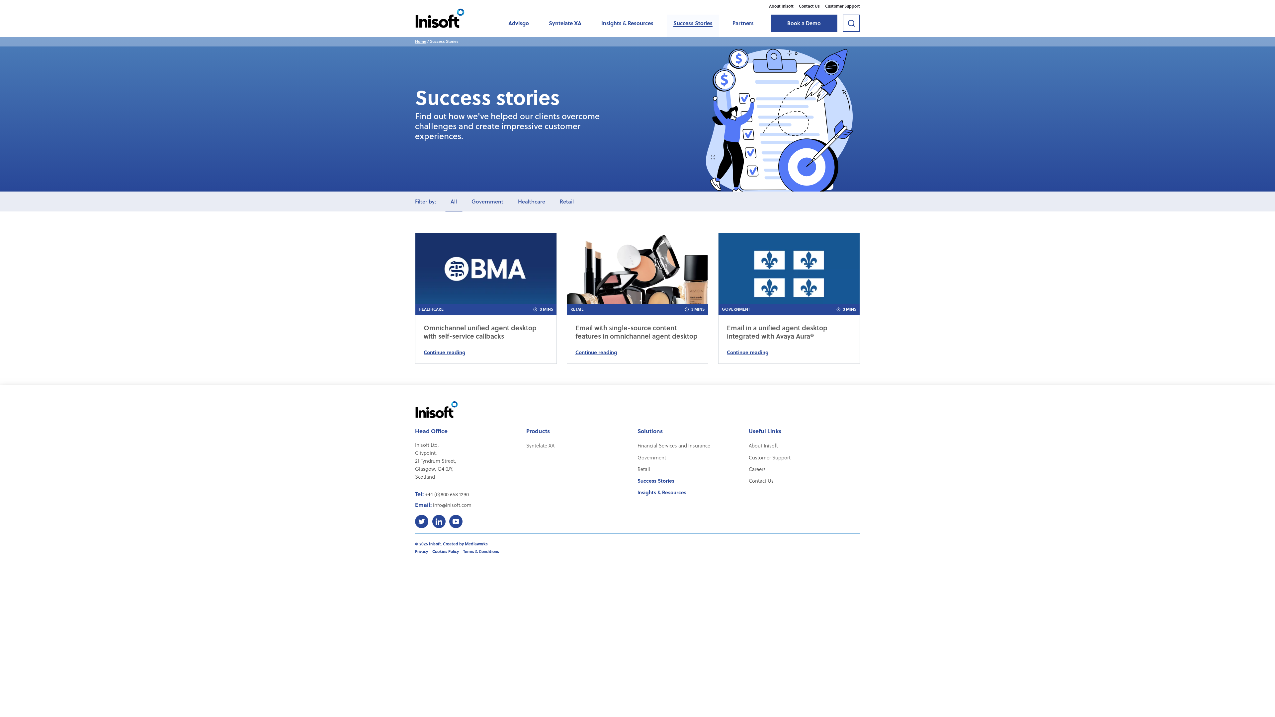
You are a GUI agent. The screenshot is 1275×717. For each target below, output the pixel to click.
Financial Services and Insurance (674, 445)
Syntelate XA (565, 23)
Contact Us (809, 6)
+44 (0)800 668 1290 (447, 494)
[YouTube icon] (456, 521)
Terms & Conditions (481, 551)
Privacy (421, 551)
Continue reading (445, 352)
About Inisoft (781, 6)
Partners (743, 23)
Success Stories (693, 23)
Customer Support (842, 6)
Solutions (650, 431)
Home (420, 41)
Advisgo (518, 23)
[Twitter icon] (421, 521)
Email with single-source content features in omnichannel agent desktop (636, 332)
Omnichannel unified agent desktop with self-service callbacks (480, 332)
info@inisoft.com (452, 505)
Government (487, 201)
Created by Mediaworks (465, 544)
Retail (567, 201)
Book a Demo (804, 23)
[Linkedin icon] (439, 521)
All (454, 201)
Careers (757, 469)
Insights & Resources (627, 23)
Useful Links (765, 431)
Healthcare (531, 201)
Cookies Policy (445, 551)
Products (538, 431)
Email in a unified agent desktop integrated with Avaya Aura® (777, 332)
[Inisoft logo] (440, 18)
